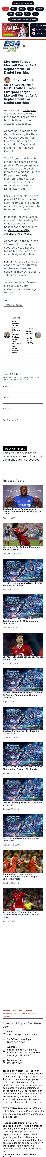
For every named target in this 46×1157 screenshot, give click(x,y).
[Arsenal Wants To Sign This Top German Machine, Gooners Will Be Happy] (23, 899)
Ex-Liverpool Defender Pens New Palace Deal (21, 839)
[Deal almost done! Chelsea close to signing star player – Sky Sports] (23, 754)
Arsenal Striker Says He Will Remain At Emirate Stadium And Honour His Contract (22, 695)
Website (7, 408)
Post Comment (15, 448)
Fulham (8, 261)
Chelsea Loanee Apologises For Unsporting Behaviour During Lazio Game (22, 511)
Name (6, 397)
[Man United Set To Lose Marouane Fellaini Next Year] (23, 534)
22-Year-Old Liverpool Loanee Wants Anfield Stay (23, 658)
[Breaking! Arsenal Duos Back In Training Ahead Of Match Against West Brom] (23, 606)
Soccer (31, 88)
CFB (11, 14)
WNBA (39, 9)
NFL (14, 9)
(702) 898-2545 (16, 1042)
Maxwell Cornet (14, 305)
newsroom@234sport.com (22, 1034)
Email (6, 386)
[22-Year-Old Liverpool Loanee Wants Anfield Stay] (23, 644)
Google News (14, 1063)
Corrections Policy (10, 1013)
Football (19, 88)
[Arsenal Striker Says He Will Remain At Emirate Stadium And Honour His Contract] (23, 680)
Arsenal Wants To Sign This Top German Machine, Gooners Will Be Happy (21, 914)
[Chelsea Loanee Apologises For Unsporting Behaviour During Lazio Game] (23, 496)
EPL (35, 14)
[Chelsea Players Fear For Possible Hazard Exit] (23, 718)
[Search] (24, 46)
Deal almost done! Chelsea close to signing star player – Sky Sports (23, 767)
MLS (27, 14)
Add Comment (10, 420)
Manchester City (19, 230)
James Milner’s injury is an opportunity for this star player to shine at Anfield (22, 876)
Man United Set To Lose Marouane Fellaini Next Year (21, 548)
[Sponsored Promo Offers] (15, 30)
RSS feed (6, 1010)
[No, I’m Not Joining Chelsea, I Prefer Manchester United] (23, 570)
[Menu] (41, 46)
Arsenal (9, 233)
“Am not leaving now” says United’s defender (22, 803)
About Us (28, 1010)
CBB (19, 14)
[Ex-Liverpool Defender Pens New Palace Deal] (23, 825)
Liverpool (29, 110)
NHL (30, 9)
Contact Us (7, 1016)
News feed (17, 1010)
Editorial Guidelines (28, 1013)
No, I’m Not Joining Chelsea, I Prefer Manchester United (22, 584)
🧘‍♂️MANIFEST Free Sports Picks (23, 19)
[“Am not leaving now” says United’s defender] (23, 789)
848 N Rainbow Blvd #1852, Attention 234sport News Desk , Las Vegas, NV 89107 (25, 1052)
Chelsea (26, 233)
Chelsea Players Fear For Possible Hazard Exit (21, 732)
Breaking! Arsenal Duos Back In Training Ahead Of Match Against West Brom (21, 621)
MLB (22, 9)
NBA (5, 9)
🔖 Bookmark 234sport (23, 3)
